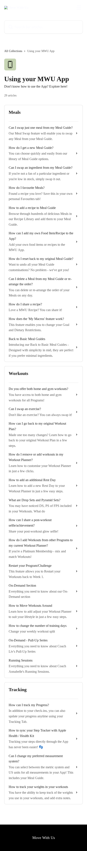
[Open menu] (79, 7)
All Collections (13, 51)
